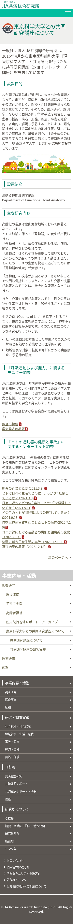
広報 (5, 667)
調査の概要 (10, 423)
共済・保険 (12, 757)
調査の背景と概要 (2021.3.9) (22, 488)
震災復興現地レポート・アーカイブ (32, 621)
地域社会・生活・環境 (19, 734)
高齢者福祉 (14, 612)
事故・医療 (12, 741)
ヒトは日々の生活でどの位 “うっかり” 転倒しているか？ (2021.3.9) (35, 495)
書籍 (8, 799)
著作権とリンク (17, 880)
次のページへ (58, 557)
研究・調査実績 (17, 717)
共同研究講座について (26, 640)
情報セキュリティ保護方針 (24, 873)
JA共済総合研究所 (37, 4)
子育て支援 (14, 603)
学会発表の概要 (13, 428)
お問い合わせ (15, 860)
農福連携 (12, 594)
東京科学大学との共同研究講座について (35, 631)
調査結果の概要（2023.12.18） (24, 546)
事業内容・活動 (19, 575)
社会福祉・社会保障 (18, 726)
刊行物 (10, 766)
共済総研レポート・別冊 (20, 791)
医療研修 (8, 658)
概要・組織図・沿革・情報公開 (25, 826)
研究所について (17, 808)
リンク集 (10, 849)
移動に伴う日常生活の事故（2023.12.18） (33, 541)
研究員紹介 (12, 833)
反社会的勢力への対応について (26, 886)
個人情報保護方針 (18, 867)
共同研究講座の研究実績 (28, 649)
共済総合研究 (13, 776)
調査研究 (8, 585)
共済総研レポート (16, 783)
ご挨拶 (9, 818)
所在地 (9, 841)
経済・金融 (12, 749)
